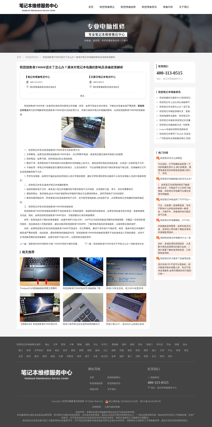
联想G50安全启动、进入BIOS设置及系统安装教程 (130, 288)
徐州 (28, 356)
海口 (20, 350)
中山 (170, 350)
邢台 (140, 344)
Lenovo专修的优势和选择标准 (173, 129)
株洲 (49, 350)
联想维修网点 (107, 7)
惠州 (45, 356)
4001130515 (98, 82)
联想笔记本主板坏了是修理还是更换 (176, 258)
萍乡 (169, 344)
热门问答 (163, 152)
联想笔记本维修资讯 (169, 92)
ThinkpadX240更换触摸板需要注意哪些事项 (40, 288)
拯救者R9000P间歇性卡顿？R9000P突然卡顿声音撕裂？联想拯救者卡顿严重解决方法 (69, 244)
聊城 (79, 344)
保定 (186, 350)
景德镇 (115, 344)
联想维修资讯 (149, 7)
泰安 (130, 350)
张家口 (149, 344)
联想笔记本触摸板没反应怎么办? (176, 179)
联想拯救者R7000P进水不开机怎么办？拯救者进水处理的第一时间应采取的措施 (131, 244)
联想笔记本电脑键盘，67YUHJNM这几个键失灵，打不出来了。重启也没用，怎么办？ (176, 220)
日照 (122, 350)
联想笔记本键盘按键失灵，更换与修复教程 (180, 111)
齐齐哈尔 (38, 350)
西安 (63, 344)
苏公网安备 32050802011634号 (123, 401)
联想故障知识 (31, 57)
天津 (55, 344)
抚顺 (177, 344)
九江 (105, 350)
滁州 (124, 344)
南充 (57, 350)
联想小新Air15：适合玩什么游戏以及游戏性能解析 (130, 324)
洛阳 (113, 350)
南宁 (87, 356)
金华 (113, 356)
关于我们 (184, 7)
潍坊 (146, 350)
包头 (185, 344)
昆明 (146, 356)
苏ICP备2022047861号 (150, 401)
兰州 (162, 350)
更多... (83, 96)
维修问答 (168, 7)
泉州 (79, 356)
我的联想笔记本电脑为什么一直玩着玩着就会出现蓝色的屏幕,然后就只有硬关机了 (176, 238)
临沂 (154, 350)
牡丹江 (104, 344)
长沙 (154, 356)
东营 (28, 350)
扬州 (97, 350)
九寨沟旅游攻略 (112, 407)
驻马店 (159, 344)
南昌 (53, 356)
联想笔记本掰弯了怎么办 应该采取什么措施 (180, 134)
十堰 (71, 344)
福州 (122, 356)
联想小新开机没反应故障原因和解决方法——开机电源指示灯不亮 (94, 324)
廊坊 (73, 350)
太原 (20, 356)
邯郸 (81, 350)
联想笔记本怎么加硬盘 (171, 158)
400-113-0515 (36, 82)
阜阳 (89, 350)
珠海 (178, 350)
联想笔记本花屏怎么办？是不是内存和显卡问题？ (183, 107)
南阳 (132, 344)
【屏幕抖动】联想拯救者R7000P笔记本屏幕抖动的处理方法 (48, 324)
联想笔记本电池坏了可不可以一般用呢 (176, 199)
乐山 (95, 344)
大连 (95, 356)
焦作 (65, 350)
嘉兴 (36, 356)
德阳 (87, 344)
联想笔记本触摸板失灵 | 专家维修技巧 (177, 125)
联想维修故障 (128, 7)
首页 (90, 7)
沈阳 (138, 356)
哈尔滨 (104, 356)
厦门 (130, 356)
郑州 (162, 356)
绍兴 (138, 350)
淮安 (170, 356)
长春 (61, 356)
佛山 (47, 344)
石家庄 (70, 356)
